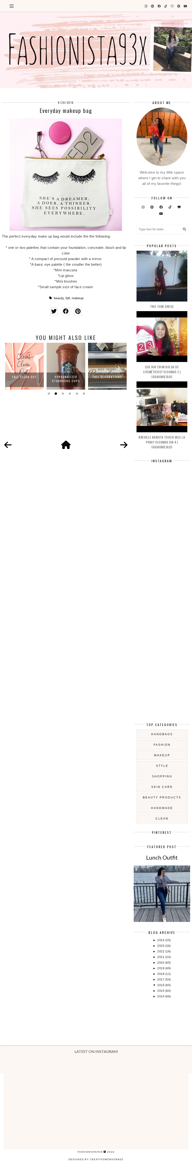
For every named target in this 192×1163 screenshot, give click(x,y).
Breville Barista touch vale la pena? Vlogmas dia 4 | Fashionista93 (162, 442)
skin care (162, 787)
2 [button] (55, 393)
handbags (162, 734)
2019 (161, 968)
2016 (161, 985)
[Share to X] (54, 311)
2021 (161, 957)
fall (68, 298)
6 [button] (83, 393)
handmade (162, 808)
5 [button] (76, 393)
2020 (161, 962)
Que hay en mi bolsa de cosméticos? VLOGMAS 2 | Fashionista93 (162, 371)
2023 (161, 945)
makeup (78, 298)
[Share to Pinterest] (78, 311)
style (162, 766)
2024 (161, 940)
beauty (59, 298)
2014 (161, 996)
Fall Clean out (24, 377)
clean (162, 818)
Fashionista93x (90, 1151)
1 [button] (48, 393)
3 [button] (62, 393)
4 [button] (69, 393)
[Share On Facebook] (66, 311)
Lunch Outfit (162, 857)
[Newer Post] (8, 445)
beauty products (162, 797)
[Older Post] (124, 445)
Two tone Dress (162, 306)
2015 (161, 990)
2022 (161, 951)
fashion (162, 744)
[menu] (12, 6)
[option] (24, 366)
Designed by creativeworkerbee (96, 1159)
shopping (162, 776)
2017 (161, 979)
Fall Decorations (107, 377)
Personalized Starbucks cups (66, 379)
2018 (161, 974)
